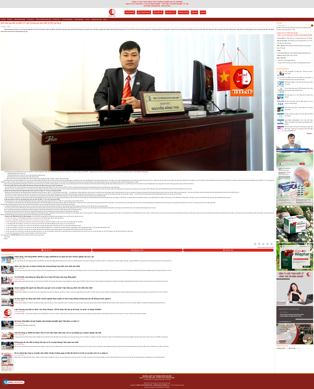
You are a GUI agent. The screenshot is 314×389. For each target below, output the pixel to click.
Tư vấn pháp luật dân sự (11, 218)
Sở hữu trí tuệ (56, 19)
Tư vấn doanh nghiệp (67, 19)
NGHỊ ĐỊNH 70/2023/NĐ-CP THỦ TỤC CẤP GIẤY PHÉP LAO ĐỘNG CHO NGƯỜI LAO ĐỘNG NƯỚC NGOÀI (299, 122)
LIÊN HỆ (203, 12)
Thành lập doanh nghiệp (19, 19)
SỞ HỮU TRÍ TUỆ (183, 12)
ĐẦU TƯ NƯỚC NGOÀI (144, 12)
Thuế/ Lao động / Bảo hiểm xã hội (43, 19)
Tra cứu (87, 19)
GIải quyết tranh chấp (97, 19)
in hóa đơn (46, 220)
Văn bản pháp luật (78, 19)
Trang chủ (3, 19)
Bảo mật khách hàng (164, 383)
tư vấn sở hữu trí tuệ (37, 220)
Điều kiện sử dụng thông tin (151, 383)
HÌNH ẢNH (194, 12)
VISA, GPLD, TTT (170, 12)
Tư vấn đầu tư (30, 19)
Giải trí (104, 19)
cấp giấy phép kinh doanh (25, 220)
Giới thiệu (9, 19)
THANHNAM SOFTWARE (163, 387)
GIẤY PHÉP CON (158, 12)
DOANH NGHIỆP (129, 12)
